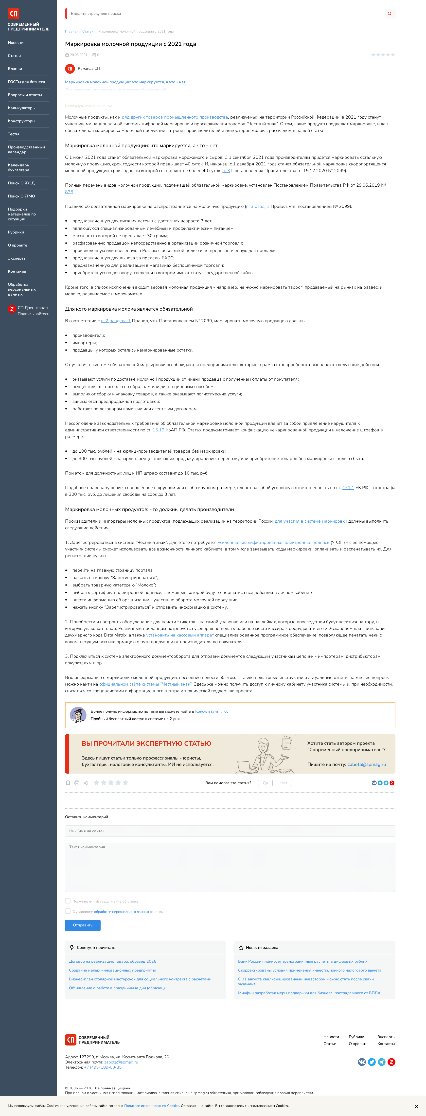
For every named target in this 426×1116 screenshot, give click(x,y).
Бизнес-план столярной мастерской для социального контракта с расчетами (140, 979)
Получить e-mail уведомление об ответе (105, 901)
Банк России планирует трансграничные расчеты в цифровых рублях (303, 961)
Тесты (13, 134)
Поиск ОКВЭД (21, 183)
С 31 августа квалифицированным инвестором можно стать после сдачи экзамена (306, 982)
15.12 (158, 430)
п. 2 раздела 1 (116, 321)
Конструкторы (21, 121)
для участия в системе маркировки (311, 521)
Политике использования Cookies (151, 1105)
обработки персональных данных (121, 911)
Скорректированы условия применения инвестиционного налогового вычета (309, 970)
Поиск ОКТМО (21, 196)
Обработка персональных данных (22, 289)
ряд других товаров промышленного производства (175, 117)
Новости (15, 42)
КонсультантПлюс (212, 711)
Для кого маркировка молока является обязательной (115, 90)
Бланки (15, 68)
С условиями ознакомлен (120, 911)
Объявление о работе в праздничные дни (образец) (117, 988)
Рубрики (16, 232)
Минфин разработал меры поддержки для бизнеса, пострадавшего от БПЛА (309, 993)
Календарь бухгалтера (18, 168)
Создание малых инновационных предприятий (112, 970)
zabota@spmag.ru (367, 764)
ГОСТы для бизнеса (26, 82)
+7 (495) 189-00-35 (103, 1067)
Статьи (14, 55)
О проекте (17, 245)
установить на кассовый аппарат (179, 635)
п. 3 (226, 171)
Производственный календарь (26, 150)
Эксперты (17, 258)
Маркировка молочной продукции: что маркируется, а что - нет (125, 82)
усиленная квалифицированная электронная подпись (273, 542)
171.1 (348, 488)
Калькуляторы (22, 108)
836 (69, 192)
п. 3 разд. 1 (257, 206)
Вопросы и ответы (25, 95)
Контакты (17, 271)
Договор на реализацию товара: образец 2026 (112, 961)
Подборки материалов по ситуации (22, 214)
